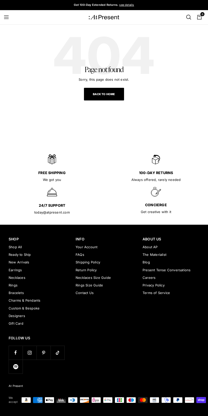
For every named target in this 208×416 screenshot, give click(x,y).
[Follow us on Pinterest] (43, 353)
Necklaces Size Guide (93, 278)
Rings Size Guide (89, 285)
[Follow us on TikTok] (57, 353)
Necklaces (17, 278)
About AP (150, 247)
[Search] (188, 17)
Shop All (15, 247)
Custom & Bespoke (24, 308)
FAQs (80, 255)
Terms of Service (156, 293)
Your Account (86, 247)
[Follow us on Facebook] (16, 353)
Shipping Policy (88, 262)
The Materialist (154, 255)
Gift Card (16, 323)
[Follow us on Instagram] (30, 353)
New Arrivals (19, 262)
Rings (13, 285)
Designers (17, 316)
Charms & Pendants (24, 300)
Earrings (15, 270)
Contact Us (85, 293)
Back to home (104, 94)
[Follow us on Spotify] (16, 366)
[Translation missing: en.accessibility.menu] (8, 17)
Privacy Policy (154, 285)
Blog (146, 262)
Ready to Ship (20, 255)
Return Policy (86, 270)
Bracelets (16, 293)
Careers (149, 278)
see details (126, 5)
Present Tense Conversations (166, 270)
